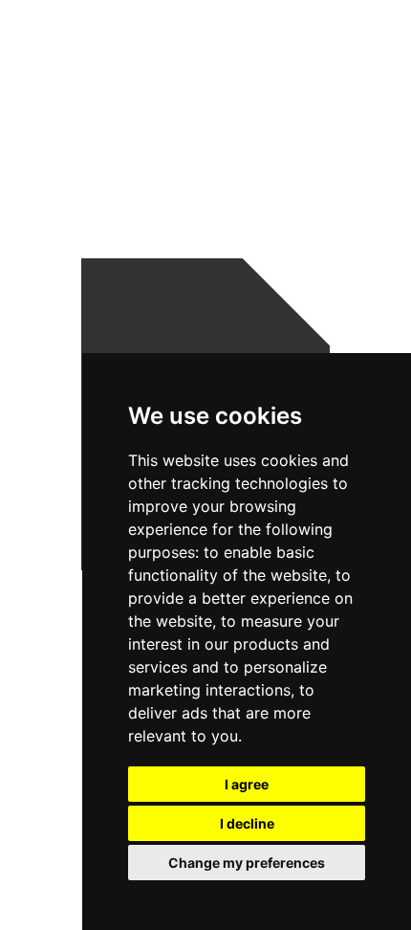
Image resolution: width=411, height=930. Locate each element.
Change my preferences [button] (246, 862)
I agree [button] (247, 784)
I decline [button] (247, 823)
